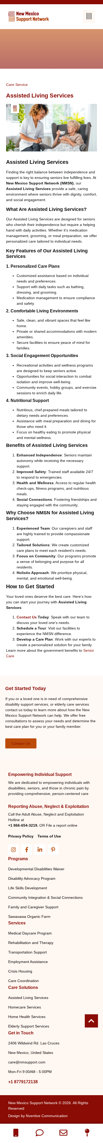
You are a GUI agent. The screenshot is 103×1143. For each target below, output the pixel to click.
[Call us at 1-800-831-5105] (16, 1133)
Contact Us (27, 617)
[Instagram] (13, 849)
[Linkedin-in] (40, 849)
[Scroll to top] (91, 1021)
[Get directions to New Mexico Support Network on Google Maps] (87, 1133)
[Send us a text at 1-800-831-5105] (40, 1133)
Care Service (17, 84)
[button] (89, 16)
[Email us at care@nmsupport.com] (63, 1133)
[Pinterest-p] (53, 849)
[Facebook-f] (26, 849)
